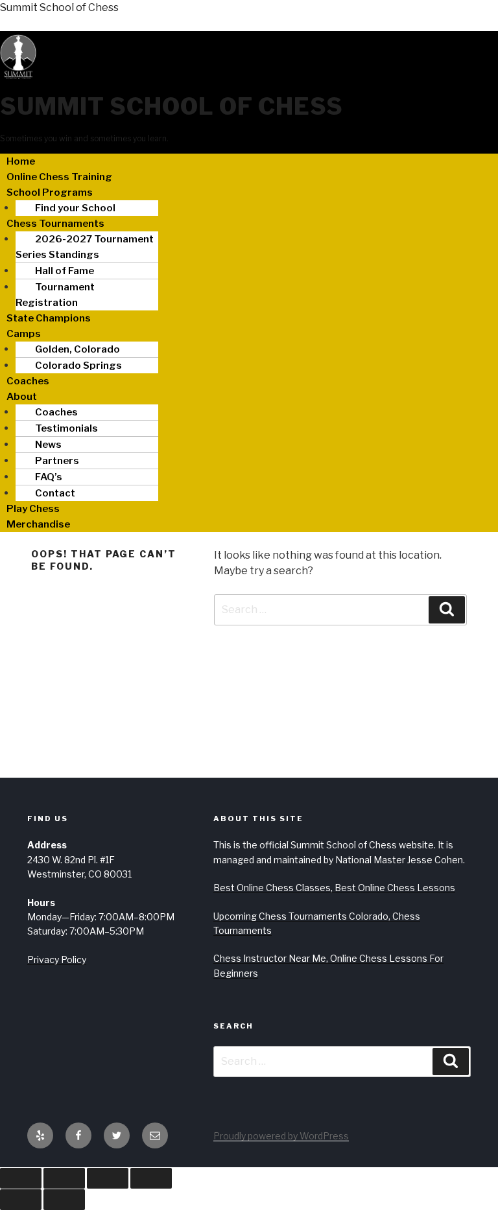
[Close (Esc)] (151, 1178)
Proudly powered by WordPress (281, 1135)
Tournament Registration (55, 294)
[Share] (107, 1178)
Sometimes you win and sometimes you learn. (84, 138)
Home (20, 161)
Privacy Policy (56, 959)
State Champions (48, 318)
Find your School (75, 208)
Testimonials (66, 428)
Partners (57, 461)
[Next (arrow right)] (64, 1199)
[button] (249, 192)
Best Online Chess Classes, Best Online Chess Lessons (334, 887)
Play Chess (33, 509)
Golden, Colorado (77, 349)
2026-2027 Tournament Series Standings (85, 247)
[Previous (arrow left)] (21, 1199)
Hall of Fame (64, 271)
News (48, 444)
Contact (55, 493)
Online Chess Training (59, 177)
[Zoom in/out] (21, 1178)
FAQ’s (48, 477)
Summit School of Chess (59, 7)
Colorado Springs (78, 365)
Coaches (27, 381)
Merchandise (38, 524)
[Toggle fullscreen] (64, 1178)
